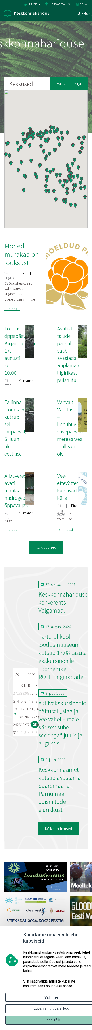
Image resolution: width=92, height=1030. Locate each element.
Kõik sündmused (58, 828)
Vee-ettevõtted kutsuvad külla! (68, 486)
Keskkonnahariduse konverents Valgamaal (63, 602)
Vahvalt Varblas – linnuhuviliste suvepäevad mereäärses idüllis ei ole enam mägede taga (71, 438)
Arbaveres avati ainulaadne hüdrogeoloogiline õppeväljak (24, 490)
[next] (32, 674)
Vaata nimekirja (69, 83)
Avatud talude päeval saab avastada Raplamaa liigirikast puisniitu (68, 354)
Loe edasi (12, 308)
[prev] (18, 674)
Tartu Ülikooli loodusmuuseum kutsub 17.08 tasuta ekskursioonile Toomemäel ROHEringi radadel (62, 656)
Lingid (33, 4)
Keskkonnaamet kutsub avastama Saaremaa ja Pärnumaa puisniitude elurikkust (59, 789)
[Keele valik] (86, 4)
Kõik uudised (46, 547)
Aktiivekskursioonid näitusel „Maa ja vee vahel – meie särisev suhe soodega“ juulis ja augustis (62, 723)
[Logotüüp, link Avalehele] (26, 14)
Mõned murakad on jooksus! (21, 254)
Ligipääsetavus (60, 4)
